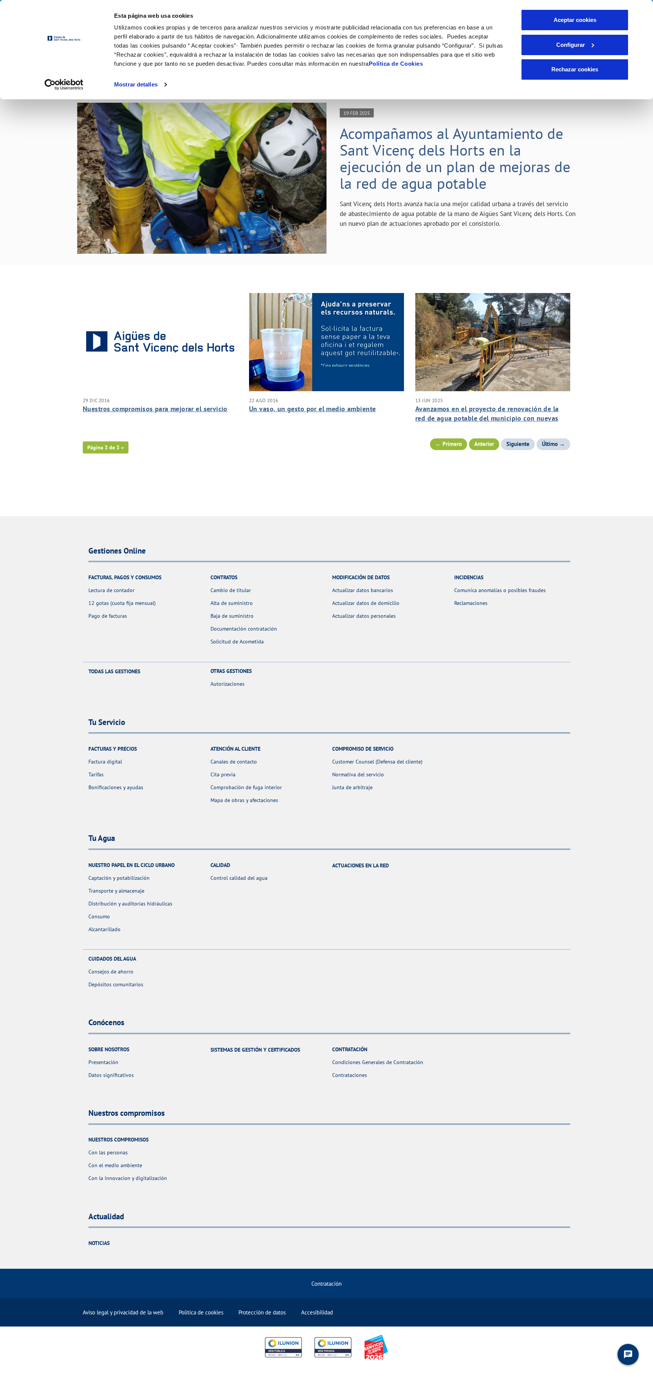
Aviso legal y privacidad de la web (123, 1312)
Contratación (326, 1283)
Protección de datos (262, 1312)
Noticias (99, 1243)
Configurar (570, 45)
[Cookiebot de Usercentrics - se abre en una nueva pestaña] (64, 84)
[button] (105, 447)
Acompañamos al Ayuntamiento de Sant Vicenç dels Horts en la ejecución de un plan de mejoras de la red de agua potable (455, 158)
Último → (553, 443)
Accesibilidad (317, 1312)
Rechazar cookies (574, 69)
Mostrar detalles (136, 84)
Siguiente (517, 443)
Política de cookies (201, 1312)
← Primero (448, 443)
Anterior (484, 443)
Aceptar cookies (575, 20)
